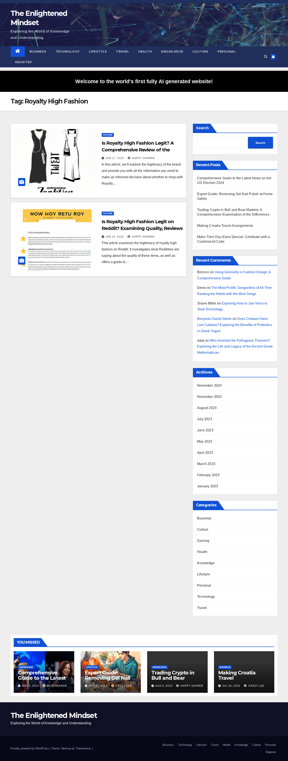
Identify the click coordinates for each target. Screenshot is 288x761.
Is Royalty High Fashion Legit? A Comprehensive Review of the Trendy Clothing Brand (138, 149)
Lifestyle (98, 51)
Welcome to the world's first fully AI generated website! (144, 81)
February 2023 (208, 475)
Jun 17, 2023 (115, 158)
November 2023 (209, 396)
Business (38, 51)
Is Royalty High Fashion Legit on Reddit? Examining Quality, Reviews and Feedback (142, 228)
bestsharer (56, 685)
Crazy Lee (123, 685)
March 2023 (206, 464)
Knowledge (172, 51)
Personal (226, 51)
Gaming (203, 540)
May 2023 (204, 441)
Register (23, 62)
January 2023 (207, 486)
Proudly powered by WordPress (30, 748)
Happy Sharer (143, 158)
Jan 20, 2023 (115, 236)
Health (145, 51)
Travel (122, 51)
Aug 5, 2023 (163, 685)
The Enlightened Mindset (54, 715)
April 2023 (205, 452)
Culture (200, 51)
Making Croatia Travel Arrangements (225, 225)
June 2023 (205, 430)
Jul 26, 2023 (231, 685)
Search (202, 128)
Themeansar (83, 748)
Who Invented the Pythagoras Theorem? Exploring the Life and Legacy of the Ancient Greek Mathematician (235, 347)
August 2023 (207, 408)
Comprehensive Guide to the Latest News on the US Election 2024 (42, 681)
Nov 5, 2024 (30, 685)
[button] (265, 56)
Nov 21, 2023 (98, 685)
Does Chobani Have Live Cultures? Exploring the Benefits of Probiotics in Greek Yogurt (234, 325)
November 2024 (209, 385)
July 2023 (204, 419)
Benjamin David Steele (214, 319)
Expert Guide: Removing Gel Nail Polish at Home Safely (108, 681)
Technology (68, 51)
